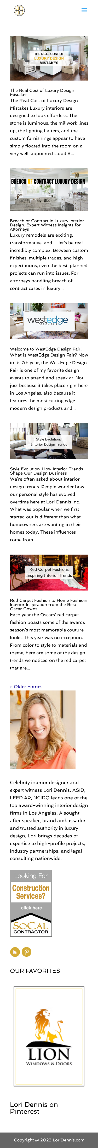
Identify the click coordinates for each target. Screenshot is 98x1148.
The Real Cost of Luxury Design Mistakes (42, 92)
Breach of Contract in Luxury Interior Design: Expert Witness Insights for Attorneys (47, 225)
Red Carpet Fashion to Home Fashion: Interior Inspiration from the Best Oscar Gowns (48, 604)
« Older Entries (26, 686)
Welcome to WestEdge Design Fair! (46, 349)
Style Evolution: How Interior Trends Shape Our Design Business (46, 471)
